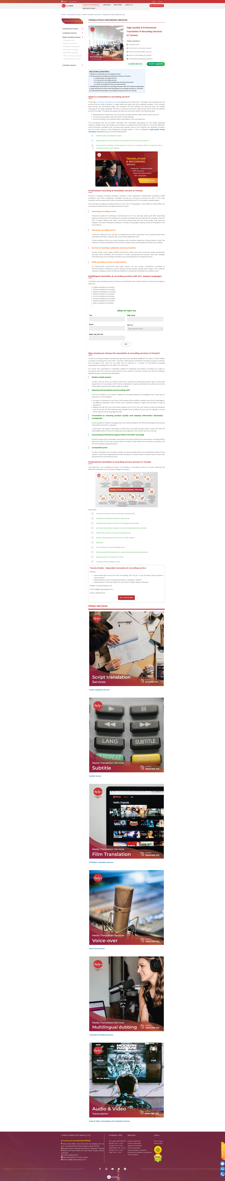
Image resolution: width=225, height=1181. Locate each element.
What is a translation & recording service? (106, 74)
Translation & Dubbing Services (101, 1035)
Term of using (158, 1141)
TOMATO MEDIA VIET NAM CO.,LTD (75, 1135)
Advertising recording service (106, 78)
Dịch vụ (130, 325)
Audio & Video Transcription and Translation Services (109, 1121)
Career (160, 1)
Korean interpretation (134, 1148)
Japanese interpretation (135, 1145)
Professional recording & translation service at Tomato (111, 76)
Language (106, 5)
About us (129, 5)
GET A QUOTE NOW (126, 597)
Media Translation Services (91, 14)
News (153, 1)
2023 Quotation (89, 8)
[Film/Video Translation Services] (126, 822)
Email (91, 324)
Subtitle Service (95, 776)
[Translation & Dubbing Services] (126, 994)
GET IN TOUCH (223, 1151)
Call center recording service (106, 80)
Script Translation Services (99, 690)
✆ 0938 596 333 (135, 64)
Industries (118, 5)
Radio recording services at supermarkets (111, 84)
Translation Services (91, 5)
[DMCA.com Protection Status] (158, 1158)
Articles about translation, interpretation (140, 1152)
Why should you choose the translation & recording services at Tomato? (117, 88)
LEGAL (157, 1135)
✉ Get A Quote (156, 64)
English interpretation (134, 1141)
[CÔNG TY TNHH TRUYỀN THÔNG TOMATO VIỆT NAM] (70, 6)
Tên (90, 315)
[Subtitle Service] (126, 736)
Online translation (133, 1154)
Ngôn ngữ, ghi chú (96, 334)
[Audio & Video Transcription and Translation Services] (126, 1081)
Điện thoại (131, 315)
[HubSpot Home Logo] (112, 1176)
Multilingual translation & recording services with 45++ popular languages (117, 86)
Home (63, 14)
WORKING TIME (115, 1135)
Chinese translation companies (137, 1150)
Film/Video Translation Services (101, 862)
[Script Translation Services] (126, 649)
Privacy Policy (158, 1143)
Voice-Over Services (97, 948)
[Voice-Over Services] (126, 908)
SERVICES (132, 1135)
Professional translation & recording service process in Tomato (113, 90)
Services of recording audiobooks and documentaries (115, 82)
